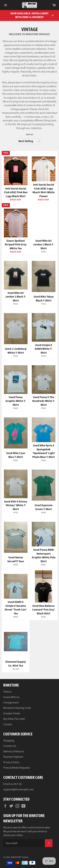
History (7, 692)
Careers (7, 724)
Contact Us (9, 746)
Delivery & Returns (13, 751)
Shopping (8, 741)
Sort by (29, 134)
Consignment (11, 703)
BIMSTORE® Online (19, 857)
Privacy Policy (11, 762)
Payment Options (13, 757)
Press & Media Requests (16, 768)
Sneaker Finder (11, 713)
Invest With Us (11, 697)
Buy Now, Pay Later (14, 719)
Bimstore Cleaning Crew (17, 708)
